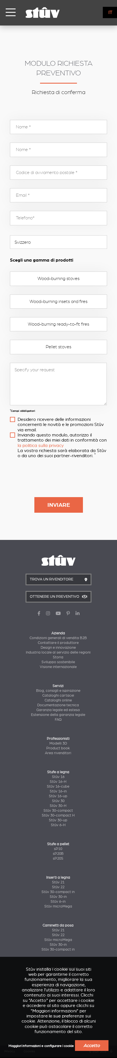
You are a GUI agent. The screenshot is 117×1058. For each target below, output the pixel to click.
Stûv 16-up (58, 796)
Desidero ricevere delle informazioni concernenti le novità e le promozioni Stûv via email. (61, 424)
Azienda (58, 633)
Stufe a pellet (58, 844)
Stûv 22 (58, 887)
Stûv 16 (58, 777)
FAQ (58, 720)
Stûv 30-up (58, 820)
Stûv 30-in (58, 897)
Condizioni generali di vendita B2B (58, 638)
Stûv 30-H (58, 806)
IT (110, 12)
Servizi (58, 686)
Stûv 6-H (58, 825)
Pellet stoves (58, 346)
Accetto (91, 1045)
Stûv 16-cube (58, 786)
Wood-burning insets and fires (58, 301)
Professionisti (58, 739)
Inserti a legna (58, 877)
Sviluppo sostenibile (58, 662)
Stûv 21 (58, 882)
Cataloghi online (58, 700)
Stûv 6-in (58, 902)
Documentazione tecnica (58, 705)
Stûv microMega (58, 906)
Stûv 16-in (58, 791)
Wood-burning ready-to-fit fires (58, 324)
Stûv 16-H (58, 782)
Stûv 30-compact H (58, 815)
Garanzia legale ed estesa (58, 710)
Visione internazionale (58, 667)
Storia (58, 657)
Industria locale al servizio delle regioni (58, 652)
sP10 (58, 849)
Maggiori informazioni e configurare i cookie (41, 1046)
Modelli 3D (58, 743)
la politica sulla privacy (41, 445)
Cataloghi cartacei (58, 695)
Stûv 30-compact (58, 811)
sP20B (58, 854)
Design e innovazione (58, 648)
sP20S (58, 858)
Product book (58, 748)
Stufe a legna (58, 772)
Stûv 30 (58, 801)
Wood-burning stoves (58, 278)
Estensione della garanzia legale (58, 715)
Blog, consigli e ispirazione (58, 691)
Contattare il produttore (58, 643)
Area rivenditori (58, 753)
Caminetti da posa (58, 925)
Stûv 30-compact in (58, 892)
